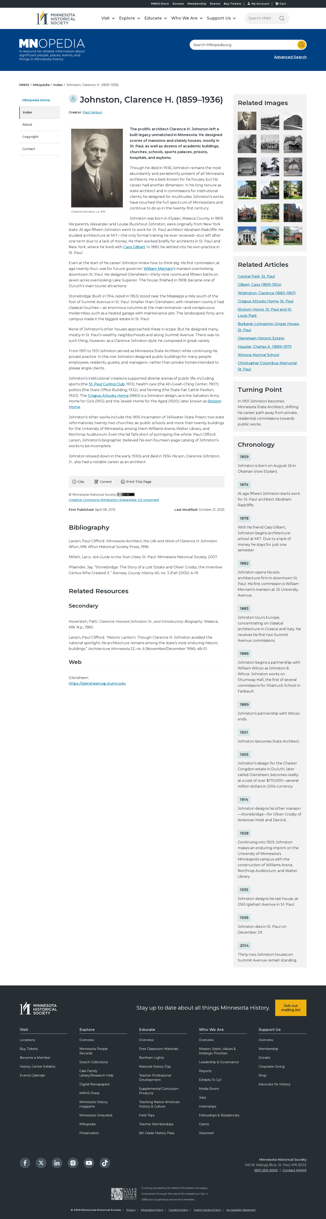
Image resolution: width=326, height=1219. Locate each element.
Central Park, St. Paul (256, 276)
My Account (260, 3)
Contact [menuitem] (28, 149)
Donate (178, 3)
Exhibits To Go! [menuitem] (210, 1080)
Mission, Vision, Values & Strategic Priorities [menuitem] (217, 1051)
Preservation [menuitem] (89, 1133)
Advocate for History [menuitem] (275, 1084)
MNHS (24, 85)
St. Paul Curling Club (107, 384)
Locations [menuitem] (27, 1040)
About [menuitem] (27, 125)
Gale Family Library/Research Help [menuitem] (96, 1073)
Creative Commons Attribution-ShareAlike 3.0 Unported (114, 500)
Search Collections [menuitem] (93, 1062)
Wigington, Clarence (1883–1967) (267, 293)
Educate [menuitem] (147, 1029)
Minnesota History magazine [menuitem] (93, 1104)
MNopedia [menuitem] (87, 1124)
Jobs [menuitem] (202, 1098)
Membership (196, 3)
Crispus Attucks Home (108, 396)
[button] (108, 18)
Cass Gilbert (134, 247)
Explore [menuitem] (87, 1029)
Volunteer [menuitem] (206, 1133)
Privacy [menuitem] (131, 1209)
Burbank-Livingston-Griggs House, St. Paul (269, 327)
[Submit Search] (301, 45)
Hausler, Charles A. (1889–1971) (265, 347)
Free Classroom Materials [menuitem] (158, 1049)
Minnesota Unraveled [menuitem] (95, 1115)
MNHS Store (160, 3)
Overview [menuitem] (86, 1040)
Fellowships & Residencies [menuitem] (219, 1115)
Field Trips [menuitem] (146, 1115)
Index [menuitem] (27, 112)
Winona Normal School (258, 355)
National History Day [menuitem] (155, 1067)
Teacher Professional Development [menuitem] (155, 1077)
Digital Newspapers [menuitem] (94, 1084)
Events (215, 3)
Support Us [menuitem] (270, 1029)
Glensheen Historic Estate (261, 338)
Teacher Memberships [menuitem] (156, 1124)
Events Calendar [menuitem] (32, 1075)
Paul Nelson (92, 112)
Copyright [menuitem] (30, 137)
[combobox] (248, 45)
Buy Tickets (232, 3)
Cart (282, 3)
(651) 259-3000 (266, 1170)
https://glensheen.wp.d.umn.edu (97, 683)
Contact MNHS (294, 1170)
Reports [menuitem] (205, 1071)
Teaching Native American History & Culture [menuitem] (159, 1104)
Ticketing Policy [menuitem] (179, 1209)
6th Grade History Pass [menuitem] (156, 1133)
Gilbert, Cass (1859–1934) (259, 285)
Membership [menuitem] (268, 1049)
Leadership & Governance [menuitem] (219, 1062)
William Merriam (158, 269)
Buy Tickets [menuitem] (29, 1049)
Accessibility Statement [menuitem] (240, 1209)
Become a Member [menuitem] (35, 1058)
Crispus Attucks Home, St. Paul (265, 301)
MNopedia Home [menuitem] (36, 100)
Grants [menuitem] (204, 1124)
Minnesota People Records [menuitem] (93, 1051)
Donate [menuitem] (264, 1058)
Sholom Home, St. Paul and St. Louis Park (265, 312)
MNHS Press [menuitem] (89, 1093)
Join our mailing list (290, 1008)
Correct (106, 482)
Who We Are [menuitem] (211, 1029)
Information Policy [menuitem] (152, 1209)
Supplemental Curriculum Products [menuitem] (159, 1091)
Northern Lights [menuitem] (151, 1058)
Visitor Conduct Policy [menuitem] (207, 1209)
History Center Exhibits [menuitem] (37, 1067)
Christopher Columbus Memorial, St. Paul (267, 366)
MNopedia (42, 85)
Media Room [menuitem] (209, 1089)
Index (58, 85)
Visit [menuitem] (24, 1029)
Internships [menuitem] (207, 1106)
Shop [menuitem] (263, 1075)
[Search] (281, 18)
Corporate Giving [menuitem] (272, 1067)
